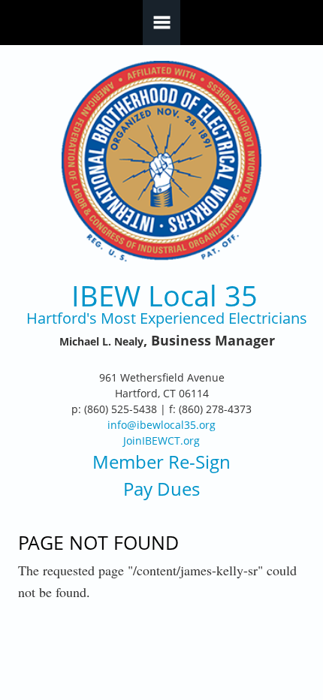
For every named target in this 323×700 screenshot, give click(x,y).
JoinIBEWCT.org (161, 440)
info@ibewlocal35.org (161, 425)
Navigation (161, 22)
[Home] (162, 161)
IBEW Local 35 (164, 295)
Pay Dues (161, 488)
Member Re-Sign (161, 461)
